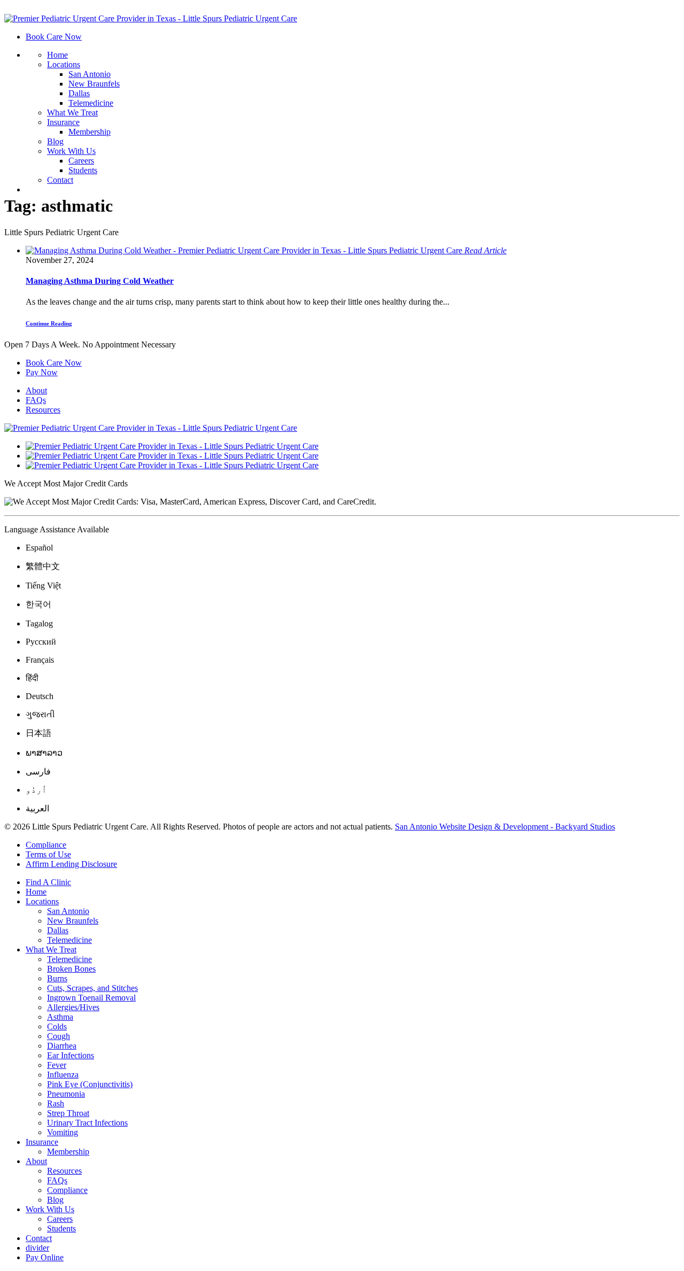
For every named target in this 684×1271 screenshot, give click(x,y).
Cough (58, 1036)
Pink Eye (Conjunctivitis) (90, 1084)
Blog (55, 141)
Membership (89, 131)
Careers (81, 160)
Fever (56, 1065)
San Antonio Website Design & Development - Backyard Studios (505, 826)
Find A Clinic (48, 882)
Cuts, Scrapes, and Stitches (92, 988)
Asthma (60, 1016)
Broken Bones (71, 968)
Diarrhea (61, 1045)
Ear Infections (70, 1055)
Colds (57, 1026)
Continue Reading (49, 323)
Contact (60, 179)
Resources (43, 409)
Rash (55, 1103)
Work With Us (71, 151)
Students (82, 170)
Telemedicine (90, 102)
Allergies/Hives (73, 1007)
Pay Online (45, 1257)
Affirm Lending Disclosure (71, 864)
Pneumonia (66, 1093)
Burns (57, 978)
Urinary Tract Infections (87, 1122)
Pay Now (42, 372)
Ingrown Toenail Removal (91, 997)
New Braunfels (94, 83)
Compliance (46, 844)
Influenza (63, 1074)
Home (57, 54)
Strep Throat (68, 1113)
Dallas (79, 93)
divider (37, 1247)
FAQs (36, 400)
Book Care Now (54, 36)
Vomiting (62, 1132)
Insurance (63, 122)
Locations (63, 64)
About (36, 390)
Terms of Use (48, 854)
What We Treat (72, 112)
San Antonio (89, 74)
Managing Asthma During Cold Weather (100, 280)
